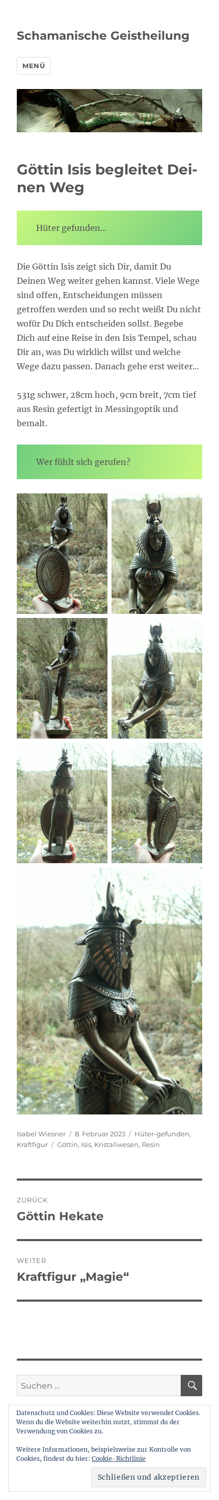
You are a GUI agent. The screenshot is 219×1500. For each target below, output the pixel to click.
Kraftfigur (32, 1144)
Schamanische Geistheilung (103, 35)
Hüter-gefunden (161, 1134)
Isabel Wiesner (41, 1134)
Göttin (67, 1144)
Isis (86, 1144)
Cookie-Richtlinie (119, 1458)
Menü (33, 66)
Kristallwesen (116, 1144)
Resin (151, 1144)
